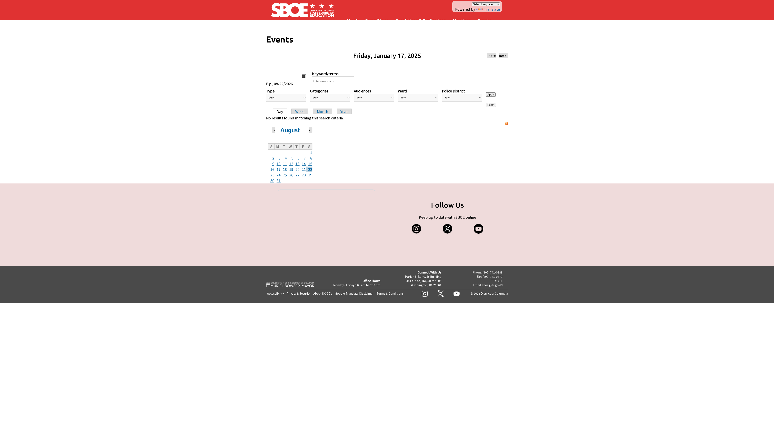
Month (322, 111)
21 (304, 169)
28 (304, 174)
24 (279, 174)
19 (291, 169)
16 (272, 169)
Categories (319, 90)
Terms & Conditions (390, 293)
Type (270, 90)
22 (310, 169)
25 (285, 174)
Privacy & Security (298, 293)
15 (310, 163)
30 (272, 180)
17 (279, 169)
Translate (492, 9)
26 (291, 174)
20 (297, 169)
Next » (502, 55)
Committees (376, 20)
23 (272, 174)
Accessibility (275, 293)
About (352, 20)
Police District (453, 90)
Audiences (362, 90)
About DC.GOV (322, 293)
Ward (402, 90)
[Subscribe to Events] (506, 123)
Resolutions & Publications (420, 20)
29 (310, 174)
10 (279, 163)
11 (285, 163)
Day (280, 111)
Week (300, 111)
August (290, 130)
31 (279, 180)
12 (291, 163)
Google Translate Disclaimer (354, 293)
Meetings (462, 20)
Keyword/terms (325, 73)
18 (285, 169)
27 (297, 174)
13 (297, 163)
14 (304, 163)
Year (344, 111)
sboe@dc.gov (491, 285)
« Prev (492, 55)
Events (484, 20)
